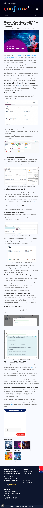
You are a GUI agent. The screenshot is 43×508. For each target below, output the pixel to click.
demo (12, 404)
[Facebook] (13, 498)
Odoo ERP (21, 28)
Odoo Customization (27, 471)
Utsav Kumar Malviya (9, 28)
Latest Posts (25, 28)
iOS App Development (27, 476)
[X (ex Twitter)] (5, 498)
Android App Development (28, 473)
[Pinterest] (16, 498)
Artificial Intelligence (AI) (18, 55)
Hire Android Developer (28, 478)
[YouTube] (9, 498)
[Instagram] (7, 498)
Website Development (27, 482)
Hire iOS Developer (27, 480)
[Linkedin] (11, 498)
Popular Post (30, 28)
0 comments (36, 28)
